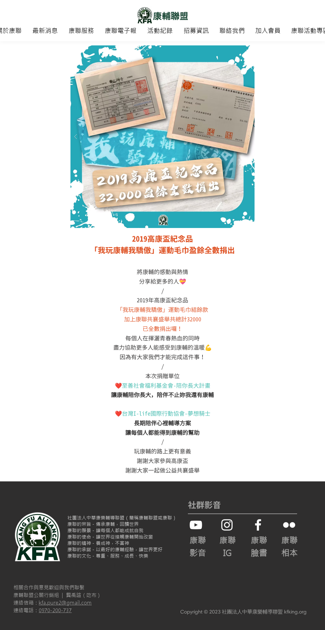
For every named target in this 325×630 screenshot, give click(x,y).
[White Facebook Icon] (258, 525)
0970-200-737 (55, 610)
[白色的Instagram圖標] (227, 525)
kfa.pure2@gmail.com (65, 603)
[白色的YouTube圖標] (195, 525)
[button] (81, 30)
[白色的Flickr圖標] (289, 525)
